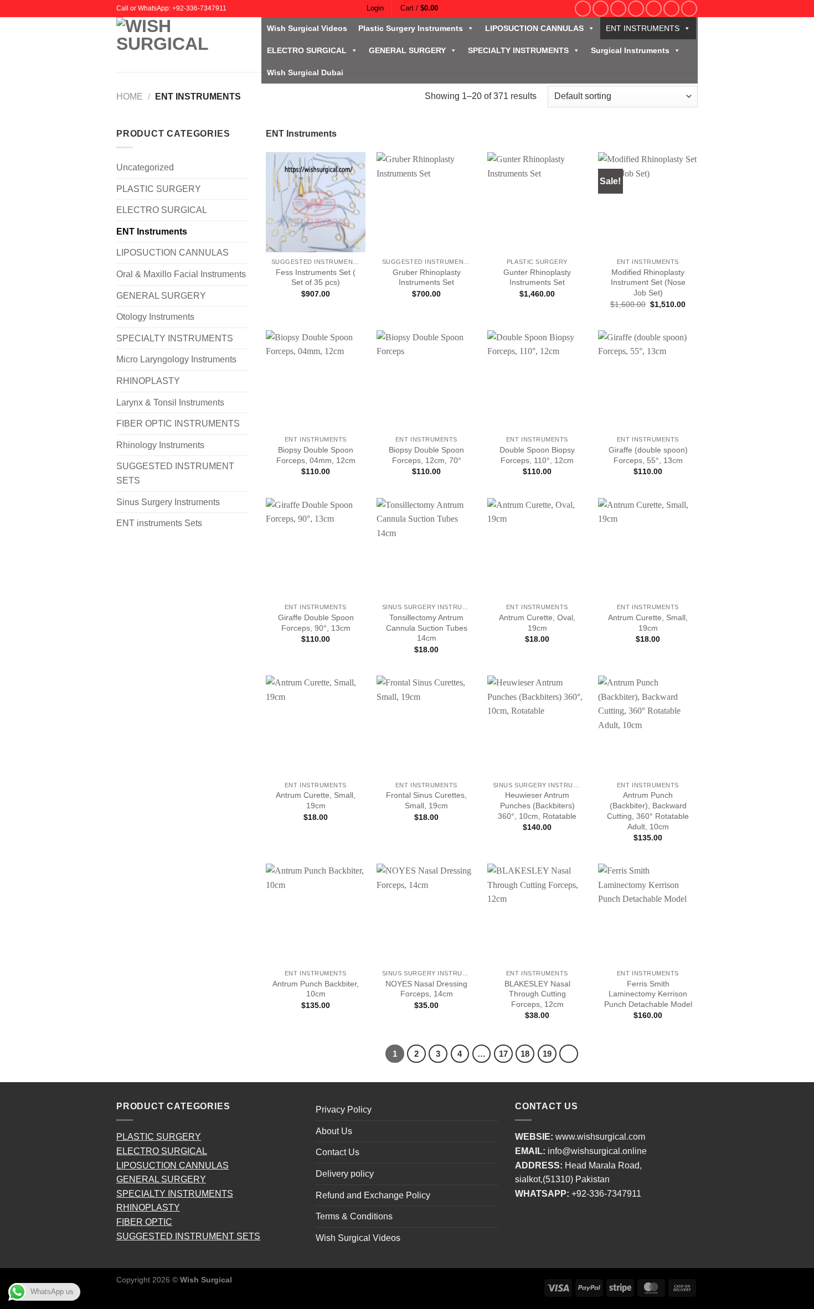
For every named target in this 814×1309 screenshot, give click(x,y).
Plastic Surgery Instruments (410, 28)
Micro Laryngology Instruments (176, 359)
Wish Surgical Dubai (305, 72)
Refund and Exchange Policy (373, 1195)
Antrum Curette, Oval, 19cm (537, 622)
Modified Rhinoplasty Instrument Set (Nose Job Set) (648, 282)
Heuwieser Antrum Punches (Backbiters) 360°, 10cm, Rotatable (537, 805)
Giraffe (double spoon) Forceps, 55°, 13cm (648, 455)
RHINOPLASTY (148, 381)
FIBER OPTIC (144, 1222)
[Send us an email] (636, 9)
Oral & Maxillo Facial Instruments (181, 274)
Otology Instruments (155, 316)
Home (129, 96)
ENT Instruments (151, 231)
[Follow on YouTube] (689, 9)
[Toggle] (244, 188)
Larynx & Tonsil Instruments (170, 402)
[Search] (566, 8)
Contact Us (337, 1152)
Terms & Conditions (354, 1216)
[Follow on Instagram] (601, 9)
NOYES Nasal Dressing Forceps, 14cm (426, 989)
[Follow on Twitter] (618, 9)
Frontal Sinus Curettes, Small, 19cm (426, 800)
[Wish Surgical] (180, 44)
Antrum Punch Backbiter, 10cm (315, 989)
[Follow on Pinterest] (654, 9)
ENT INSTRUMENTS (642, 28)
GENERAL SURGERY (407, 50)
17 (503, 1053)
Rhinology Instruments (160, 445)
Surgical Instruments (630, 50)
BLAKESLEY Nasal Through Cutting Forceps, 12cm (537, 994)
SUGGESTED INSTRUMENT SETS (175, 473)
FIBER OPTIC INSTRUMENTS (178, 423)
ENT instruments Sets (159, 523)
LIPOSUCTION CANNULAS (534, 28)
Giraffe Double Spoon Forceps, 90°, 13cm (316, 622)
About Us (334, 1131)
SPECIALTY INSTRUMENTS (518, 50)
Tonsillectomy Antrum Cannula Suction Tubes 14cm (426, 627)
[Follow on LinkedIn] (671, 9)
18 (525, 1053)
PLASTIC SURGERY (158, 189)
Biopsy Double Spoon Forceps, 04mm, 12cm (316, 455)
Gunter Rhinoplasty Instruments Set (537, 277)
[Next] (568, 1054)
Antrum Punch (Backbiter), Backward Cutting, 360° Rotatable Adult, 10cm (648, 810)
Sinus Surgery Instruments (168, 502)
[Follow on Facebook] (583, 9)
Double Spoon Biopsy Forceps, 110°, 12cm (537, 455)
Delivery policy (345, 1173)
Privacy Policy (344, 1109)
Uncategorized (145, 167)
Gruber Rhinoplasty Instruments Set (427, 277)
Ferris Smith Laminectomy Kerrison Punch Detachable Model (648, 994)
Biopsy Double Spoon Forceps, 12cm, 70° (426, 455)
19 (547, 1053)
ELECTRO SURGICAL (307, 50)
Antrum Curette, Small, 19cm (648, 622)
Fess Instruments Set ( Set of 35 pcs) (316, 277)
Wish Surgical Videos (307, 28)
